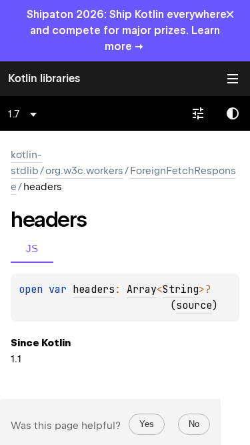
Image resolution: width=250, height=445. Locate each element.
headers (94, 289)
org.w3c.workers (84, 171)
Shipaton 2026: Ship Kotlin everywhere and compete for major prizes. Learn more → (127, 30)
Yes (146, 424)
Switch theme (232, 113)
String (181, 289)
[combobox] (25, 114)
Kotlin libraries (44, 78)
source (194, 305)
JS (32, 248)
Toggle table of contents (232, 78)
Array (142, 289)
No (194, 424)
